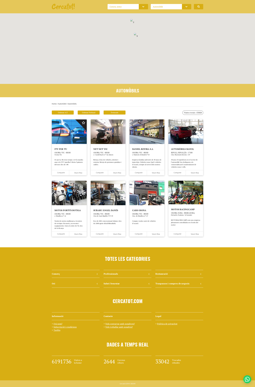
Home (54, 104)
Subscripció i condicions (65, 326)
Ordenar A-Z (63, 112)
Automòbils (72, 104)
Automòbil (62, 104)
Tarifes (57, 330)
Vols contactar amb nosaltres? (120, 323)
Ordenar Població (88, 112)
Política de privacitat (167, 323)
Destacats (114, 112)
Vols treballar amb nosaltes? (119, 326)
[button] (127, 75)
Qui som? (58, 323)
